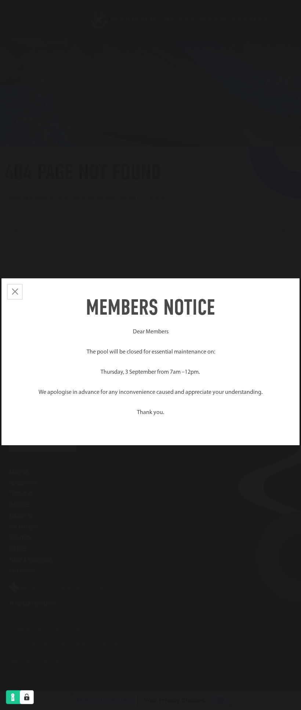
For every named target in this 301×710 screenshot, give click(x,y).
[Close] (15, 292)
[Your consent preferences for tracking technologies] (27, 697)
